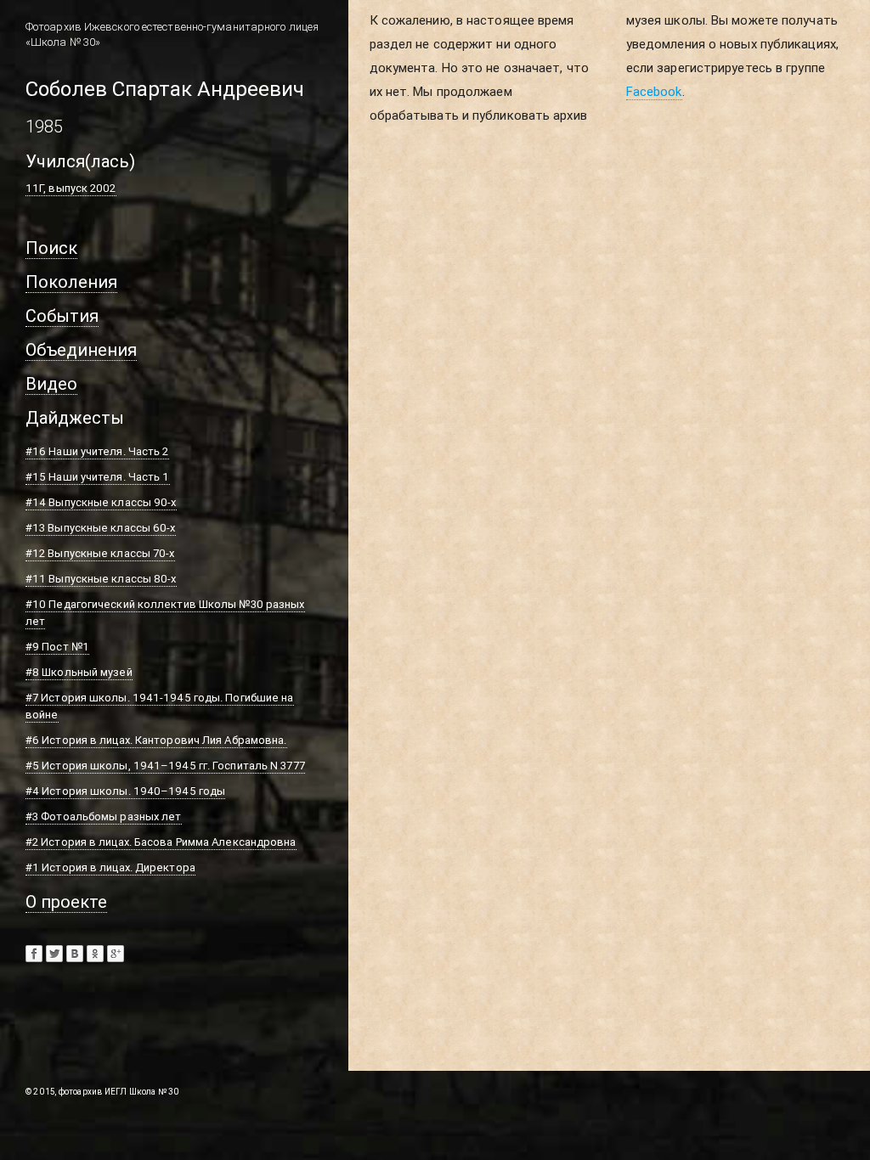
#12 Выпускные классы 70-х (100, 553)
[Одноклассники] (95, 953)
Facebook (654, 91)
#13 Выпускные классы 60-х (100, 528)
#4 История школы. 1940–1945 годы (125, 791)
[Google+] (115, 953)
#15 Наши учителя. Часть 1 (97, 477)
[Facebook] (33, 953)
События (62, 315)
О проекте (66, 901)
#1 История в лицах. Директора (110, 867)
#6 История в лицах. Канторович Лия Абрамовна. (156, 740)
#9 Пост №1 (57, 646)
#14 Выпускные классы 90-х (101, 502)
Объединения (81, 349)
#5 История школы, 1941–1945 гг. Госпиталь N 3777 (165, 765)
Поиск (51, 247)
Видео (51, 383)
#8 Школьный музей (79, 672)
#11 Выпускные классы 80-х (101, 579)
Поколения (71, 281)
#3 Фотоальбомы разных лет (103, 816)
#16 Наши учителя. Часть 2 (97, 451)
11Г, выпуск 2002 (70, 188)
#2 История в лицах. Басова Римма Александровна (161, 842)
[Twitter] (54, 953)
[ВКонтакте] (74, 953)
